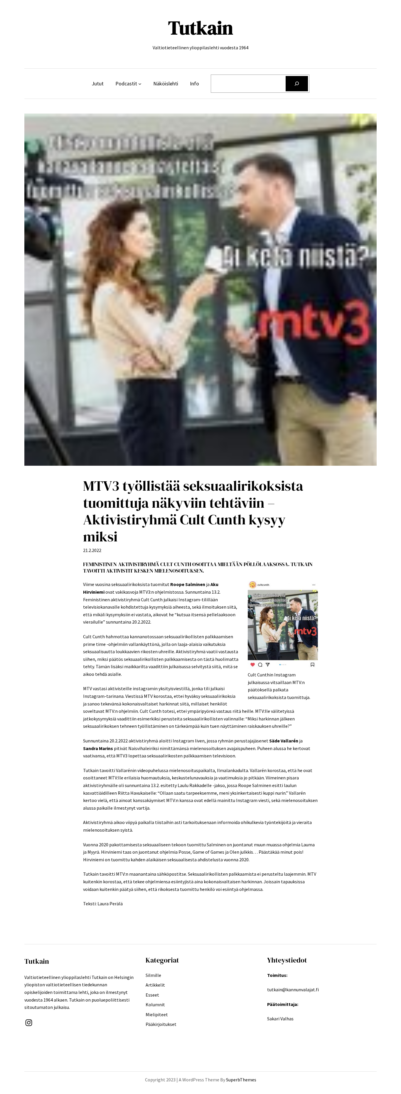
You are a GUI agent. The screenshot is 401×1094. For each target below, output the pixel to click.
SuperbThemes (241, 1080)
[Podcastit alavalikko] (139, 83)
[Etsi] (297, 83)
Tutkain (200, 27)
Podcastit (126, 83)
